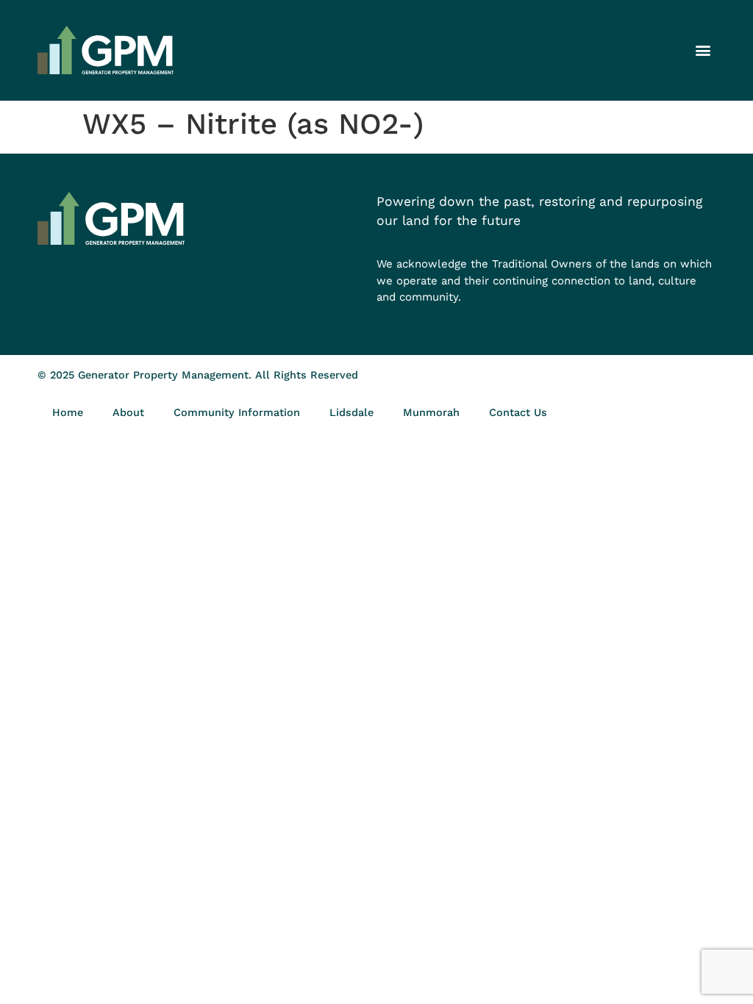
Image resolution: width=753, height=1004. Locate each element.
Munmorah (431, 412)
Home (67, 412)
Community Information (237, 412)
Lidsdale (351, 412)
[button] (703, 50)
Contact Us (518, 412)
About (128, 412)
